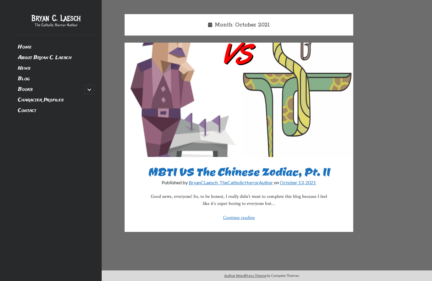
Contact (27, 110)
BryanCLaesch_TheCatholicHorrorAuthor (231, 182)
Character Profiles (40, 100)
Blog (24, 79)
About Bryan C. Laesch (45, 57)
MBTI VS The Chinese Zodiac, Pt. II (239, 100)
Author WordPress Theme (245, 275)
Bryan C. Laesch (56, 18)
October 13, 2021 (298, 182)
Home (25, 47)
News (24, 68)
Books (25, 89)
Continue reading (239, 218)
